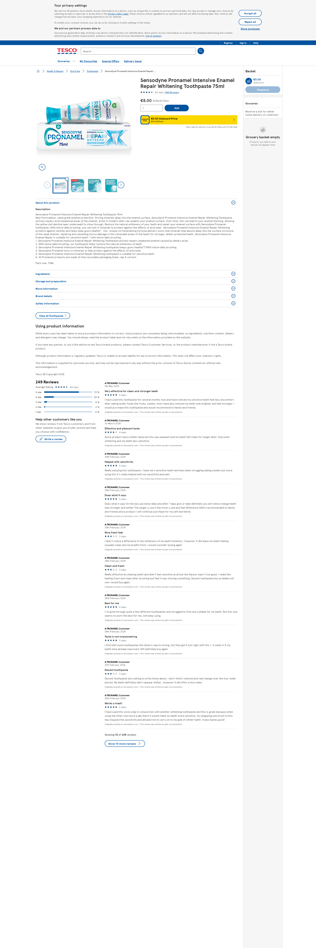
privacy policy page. (118, 13)
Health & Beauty (55, 71)
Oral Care (75, 71)
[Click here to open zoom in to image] (42, 167)
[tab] (60, 185)
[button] (228, 42)
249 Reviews (171, 92)
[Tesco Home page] (67, 51)
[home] (38, 71)
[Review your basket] (248, 81)
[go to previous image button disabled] (47, 185)
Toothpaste (92, 71)
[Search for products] (201, 51)
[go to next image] (121, 185)
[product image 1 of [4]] (84, 125)
